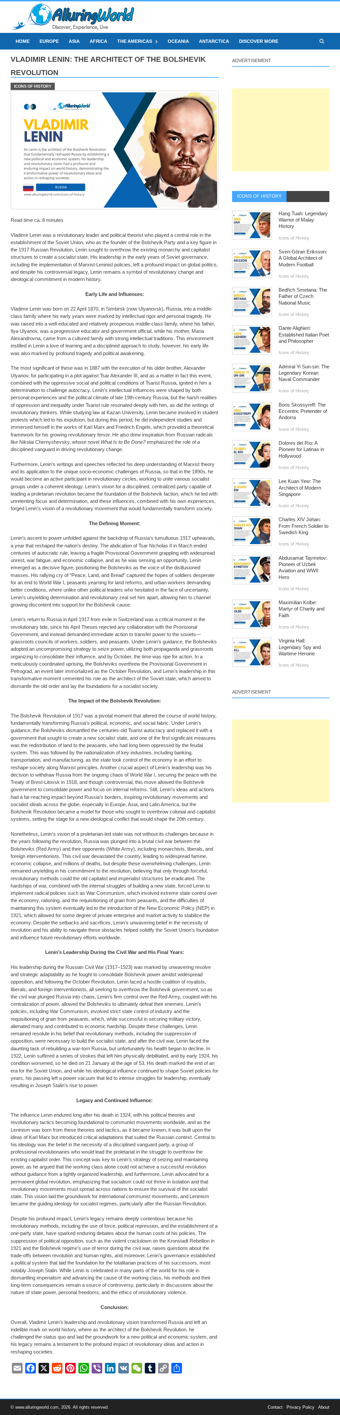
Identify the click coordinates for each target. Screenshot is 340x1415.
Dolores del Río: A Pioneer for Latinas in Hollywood (301, 449)
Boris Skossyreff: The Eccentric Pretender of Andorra (303, 411)
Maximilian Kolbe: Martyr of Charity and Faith (301, 609)
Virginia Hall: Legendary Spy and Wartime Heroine (300, 647)
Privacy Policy (300, 1407)
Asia (74, 41)
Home (23, 41)
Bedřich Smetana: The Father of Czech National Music (303, 296)
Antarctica (214, 41)
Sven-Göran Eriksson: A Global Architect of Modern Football (303, 258)
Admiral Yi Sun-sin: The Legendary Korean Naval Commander (304, 373)
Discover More (258, 41)
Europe (49, 41)
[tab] (259, 196)
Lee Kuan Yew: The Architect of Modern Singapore (300, 488)
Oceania (178, 41)
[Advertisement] (280, 129)
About (323, 1407)
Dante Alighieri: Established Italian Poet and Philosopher (304, 335)
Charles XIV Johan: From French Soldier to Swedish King (303, 526)
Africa (98, 41)
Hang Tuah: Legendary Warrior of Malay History (303, 220)
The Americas (134, 41)
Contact (275, 1407)
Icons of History (32, 86)
